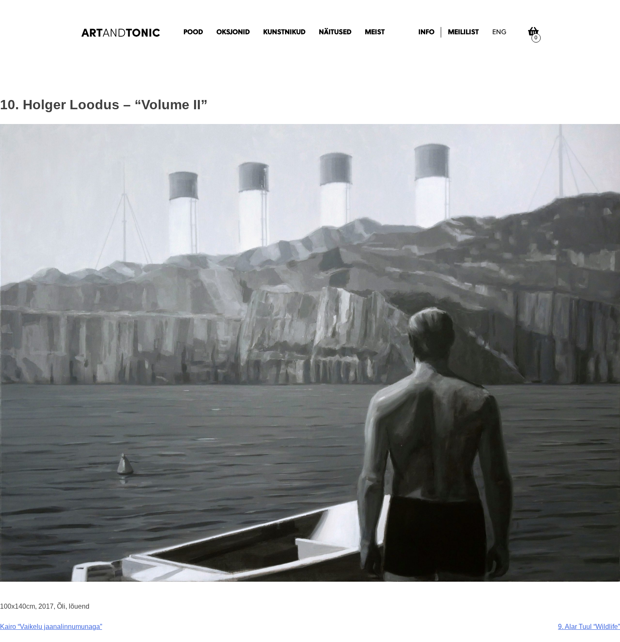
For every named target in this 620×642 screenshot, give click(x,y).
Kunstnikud (284, 32)
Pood (193, 32)
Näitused (335, 32)
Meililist (463, 32)
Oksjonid (233, 32)
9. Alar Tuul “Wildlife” (589, 626)
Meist (375, 32)
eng (499, 32)
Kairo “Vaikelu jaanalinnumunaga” (51, 626)
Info (426, 32)
